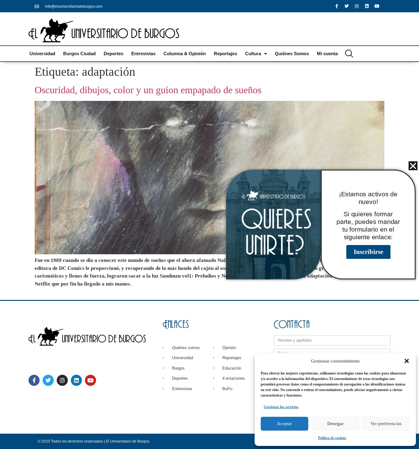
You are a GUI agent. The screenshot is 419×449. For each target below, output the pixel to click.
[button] (407, 361)
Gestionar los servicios (281, 407)
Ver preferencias (386, 423)
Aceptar (284, 423)
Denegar (335, 423)
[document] (209, 224)
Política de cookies (332, 438)
